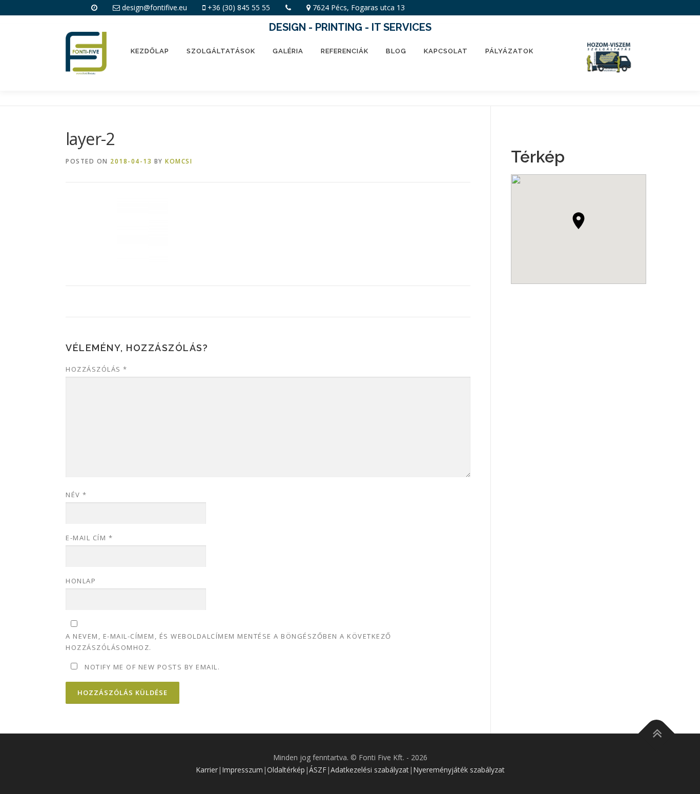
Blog (396, 51)
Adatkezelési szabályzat (370, 770)
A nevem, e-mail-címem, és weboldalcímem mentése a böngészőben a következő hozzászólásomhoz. (229, 642)
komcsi (178, 161)
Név (76, 494)
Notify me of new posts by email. (152, 666)
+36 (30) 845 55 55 (239, 7)
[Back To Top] (657, 734)
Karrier (207, 770)
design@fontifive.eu (154, 7)
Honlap (81, 580)
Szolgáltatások (221, 51)
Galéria (288, 51)
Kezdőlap (150, 51)
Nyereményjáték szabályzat (459, 770)
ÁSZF (317, 770)
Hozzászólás (97, 369)
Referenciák (344, 51)
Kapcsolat (446, 51)
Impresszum (242, 770)
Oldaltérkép (286, 770)
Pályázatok (509, 51)
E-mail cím (89, 537)
